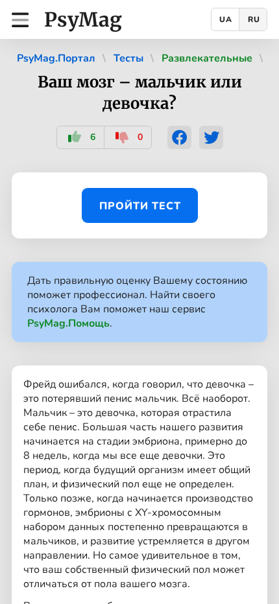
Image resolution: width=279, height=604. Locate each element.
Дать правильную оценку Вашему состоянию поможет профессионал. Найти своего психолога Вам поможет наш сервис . (137, 302)
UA (225, 19)
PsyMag (83, 19)
